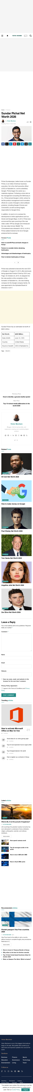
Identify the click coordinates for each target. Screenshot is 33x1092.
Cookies (20, 1081)
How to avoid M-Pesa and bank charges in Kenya (14, 244)
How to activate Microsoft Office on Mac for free (12, 729)
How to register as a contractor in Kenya (18, 757)
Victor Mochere (11, 121)
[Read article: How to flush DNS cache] (5, 863)
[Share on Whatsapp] (18, 144)
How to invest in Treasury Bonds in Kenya (16, 950)
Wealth (8, 351)
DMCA (21, 1082)
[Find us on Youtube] (19, 1071)
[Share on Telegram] (22, 144)
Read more (7, 836)
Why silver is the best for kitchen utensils (16, 952)
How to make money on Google (13, 504)
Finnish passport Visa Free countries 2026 (15, 930)
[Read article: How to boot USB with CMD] (5, 856)
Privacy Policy (5, 1082)
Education (4, 1060)
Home (2, 110)
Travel (5, 925)
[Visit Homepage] (17, 35)
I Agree (25, 1090)
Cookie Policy (16, 1090)
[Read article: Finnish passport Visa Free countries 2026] (16, 919)
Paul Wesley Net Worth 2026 (12, 531)
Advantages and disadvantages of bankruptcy (16, 253)
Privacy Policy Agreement (9, 686)
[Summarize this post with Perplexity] (30, 144)
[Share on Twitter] (7, 144)
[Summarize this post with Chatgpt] (26, 144)
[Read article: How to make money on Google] (16, 491)
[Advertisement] (16, 16)
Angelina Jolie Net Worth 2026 (12, 585)
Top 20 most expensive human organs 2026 (19, 745)
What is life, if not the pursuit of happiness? (15, 822)
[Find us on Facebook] (1, 1071)
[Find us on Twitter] (5, 1071)
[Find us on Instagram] (8, 1071)
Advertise (3, 1081)
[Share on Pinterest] (14, 144)
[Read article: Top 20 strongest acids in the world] (5, 849)
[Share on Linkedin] (10, 144)
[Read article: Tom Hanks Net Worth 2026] (16, 545)
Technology (26, 1060)
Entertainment (5, 1063)
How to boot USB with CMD (18, 855)
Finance (8, 110)
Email (3, 663)
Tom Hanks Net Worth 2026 (11, 558)
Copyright (14, 1082)
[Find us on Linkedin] (11, 1071)
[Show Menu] (2, 35)
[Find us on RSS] (22, 1071)
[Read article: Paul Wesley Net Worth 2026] (16, 518)
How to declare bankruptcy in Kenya (13, 257)
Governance (16, 1060)
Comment (5, 632)
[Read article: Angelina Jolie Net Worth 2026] (16, 572)
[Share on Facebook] (3, 144)
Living (5, 817)
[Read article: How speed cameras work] (5, 842)
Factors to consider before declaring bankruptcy (13, 249)
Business (4, 1057)
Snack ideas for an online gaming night (17, 738)
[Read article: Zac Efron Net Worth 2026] (16, 599)
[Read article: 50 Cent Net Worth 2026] (16, 464)
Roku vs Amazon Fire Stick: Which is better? (17, 959)
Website (3, 671)
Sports (25, 1057)
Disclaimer (12, 1081)
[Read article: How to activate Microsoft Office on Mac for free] (16, 715)
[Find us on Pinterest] (15, 1071)
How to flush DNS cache (17, 862)
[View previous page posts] (14, 262)
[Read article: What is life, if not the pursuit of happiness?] (16, 811)
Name (3, 654)
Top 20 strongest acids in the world (19, 848)
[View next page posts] (18, 262)
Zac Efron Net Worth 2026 (11, 612)
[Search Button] (31, 35)
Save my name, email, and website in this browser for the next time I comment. (16, 680)
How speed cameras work (18, 840)
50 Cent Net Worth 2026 (10, 477)
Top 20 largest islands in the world (16, 751)
